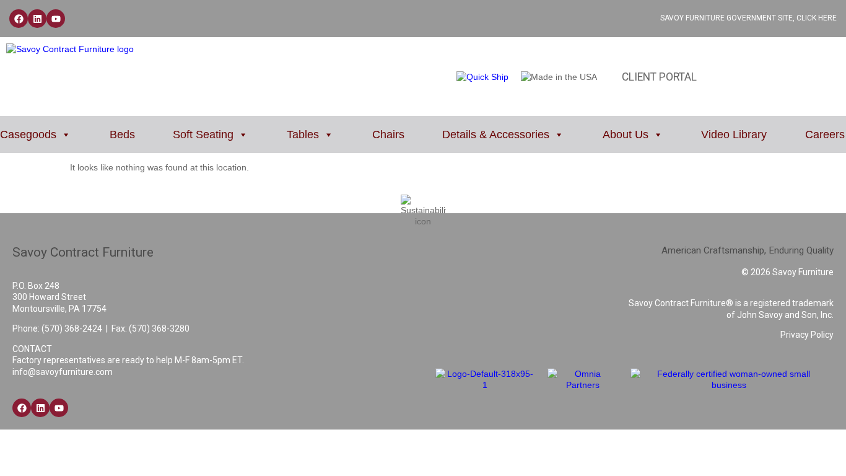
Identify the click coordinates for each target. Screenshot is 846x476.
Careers (825, 134)
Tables (303, 134)
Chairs (388, 134)
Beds (122, 134)
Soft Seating (203, 134)
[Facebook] (18, 18)
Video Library (734, 134)
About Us (625, 134)
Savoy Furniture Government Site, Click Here (748, 18)
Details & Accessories (495, 134)
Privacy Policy (807, 335)
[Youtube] (55, 18)
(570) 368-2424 (71, 328)
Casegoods (28, 134)
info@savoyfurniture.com (62, 372)
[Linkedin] (37, 18)
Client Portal (659, 77)
